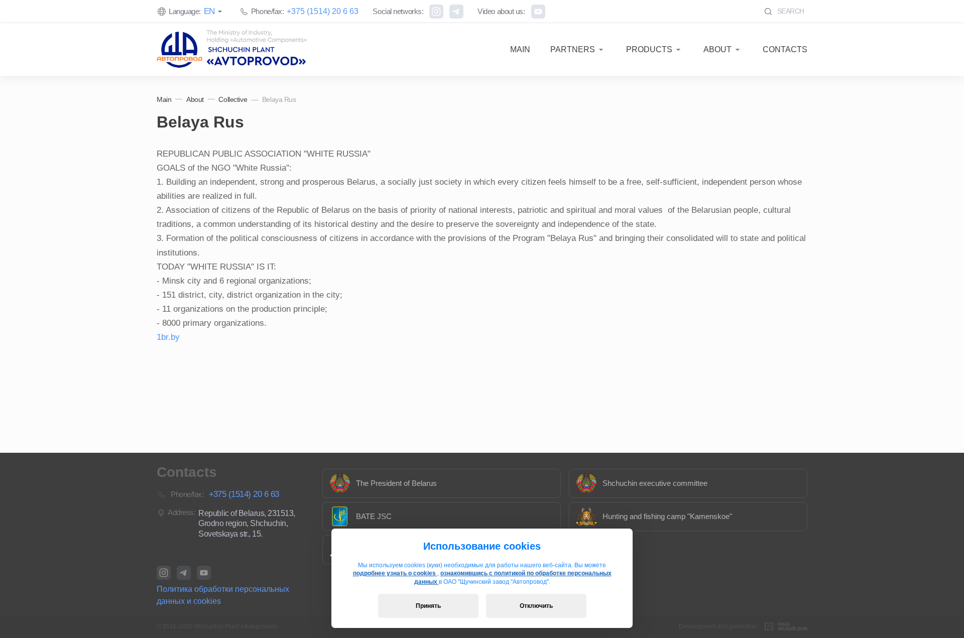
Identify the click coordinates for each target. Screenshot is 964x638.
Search (789, 11)
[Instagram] (436, 12)
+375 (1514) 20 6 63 (322, 11)
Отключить (536, 605)
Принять (428, 605)
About (717, 49)
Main (520, 49)
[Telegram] (456, 12)
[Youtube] (538, 12)
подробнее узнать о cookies (395, 573)
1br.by (168, 337)
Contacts (785, 49)
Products (649, 49)
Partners (572, 49)
